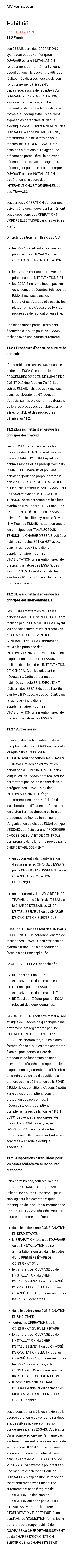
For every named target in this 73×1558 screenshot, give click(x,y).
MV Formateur (20, 6)
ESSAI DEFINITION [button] (20, 32)
